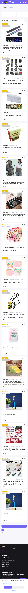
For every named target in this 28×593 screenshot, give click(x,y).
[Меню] (2, 2)
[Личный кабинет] (23, 2)
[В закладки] (25, 24)
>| (2, 532)
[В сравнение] (23, 24)
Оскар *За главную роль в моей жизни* (13, 515)
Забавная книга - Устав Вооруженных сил (13, 348)
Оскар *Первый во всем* (9, 414)
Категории (4, 20)
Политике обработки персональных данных (11, 583)
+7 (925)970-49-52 (5, 557)
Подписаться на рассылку (7, 572)
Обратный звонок (5, 558)
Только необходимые (18, 587)
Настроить (14, 590)
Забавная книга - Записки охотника (12, 147)
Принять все (8, 587)
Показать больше (14, 526)
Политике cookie (21, 581)
